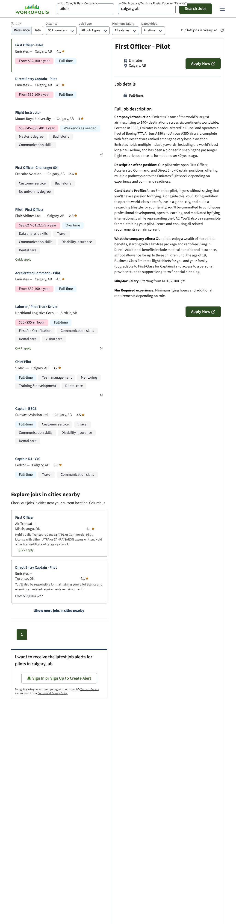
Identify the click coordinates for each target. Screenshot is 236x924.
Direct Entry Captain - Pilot (36, 79)
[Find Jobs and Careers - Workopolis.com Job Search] (32, 9)
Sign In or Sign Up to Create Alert (61, 678)
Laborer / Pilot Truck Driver (36, 307)
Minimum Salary (123, 24)
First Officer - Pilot (29, 45)
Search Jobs (195, 8)
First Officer (24, 517)
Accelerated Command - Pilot (37, 273)
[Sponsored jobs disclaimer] (222, 30)
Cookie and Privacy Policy (53, 693)
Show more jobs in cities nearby (59, 611)
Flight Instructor (28, 112)
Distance (51, 24)
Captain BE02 (25, 409)
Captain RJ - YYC (27, 459)
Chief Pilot (23, 362)
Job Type (85, 24)
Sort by (16, 23)
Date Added (149, 24)
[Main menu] (222, 9)
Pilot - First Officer (29, 210)
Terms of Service (89, 689)
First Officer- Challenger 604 (37, 168)
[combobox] (85, 8)
